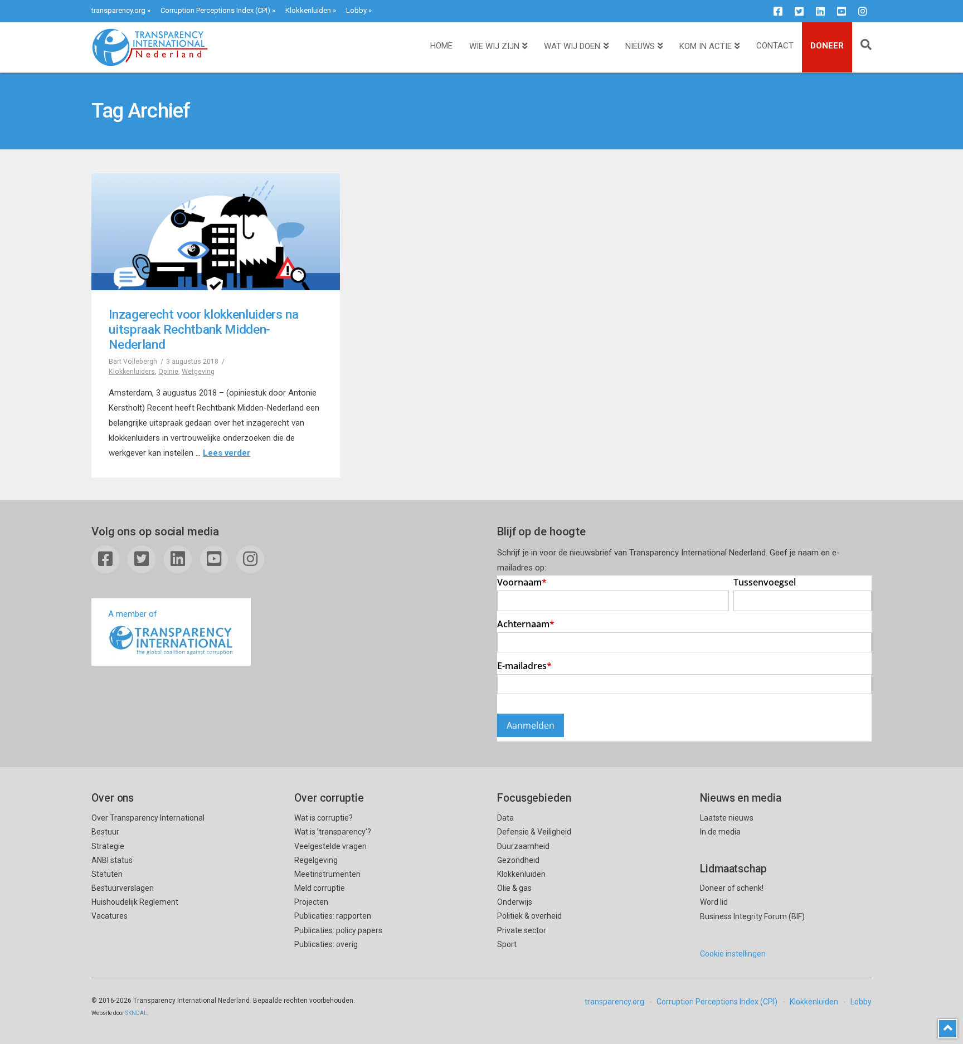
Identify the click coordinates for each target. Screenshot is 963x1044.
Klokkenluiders (132, 371)
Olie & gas (514, 888)
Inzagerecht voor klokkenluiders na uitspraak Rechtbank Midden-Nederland (204, 329)
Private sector (521, 930)
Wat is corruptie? (323, 817)
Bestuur (105, 831)
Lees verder (226, 453)
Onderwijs (514, 901)
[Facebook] (778, 11)
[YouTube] (841, 11)
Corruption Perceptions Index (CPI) (215, 10)
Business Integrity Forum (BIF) (752, 916)
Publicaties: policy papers (338, 930)
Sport (507, 944)
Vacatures (109, 915)
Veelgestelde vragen (330, 846)
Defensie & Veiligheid (534, 831)
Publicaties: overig (326, 944)
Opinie (168, 371)
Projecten (311, 901)
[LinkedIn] (820, 11)
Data (505, 817)
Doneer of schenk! (731, 888)
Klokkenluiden (308, 10)
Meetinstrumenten (327, 874)
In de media (720, 831)
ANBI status (112, 860)
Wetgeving (198, 371)
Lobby (356, 10)
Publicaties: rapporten (332, 915)
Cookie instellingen (733, 953)
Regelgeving (316, 860)
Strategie (107, 846)
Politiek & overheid (529, 915)
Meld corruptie (319, 888)
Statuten (107, 874)
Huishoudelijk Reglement (134, 901)
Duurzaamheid (523, 846)
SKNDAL (136, 1013)
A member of (132, 614)
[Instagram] (863, 11)
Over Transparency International (148, 817)
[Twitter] (799, 11)
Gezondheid (518, 860)
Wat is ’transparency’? (332, 831)
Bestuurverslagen (122, 888)
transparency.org (118, 10)
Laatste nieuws (726, 817)
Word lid (714, 901)
